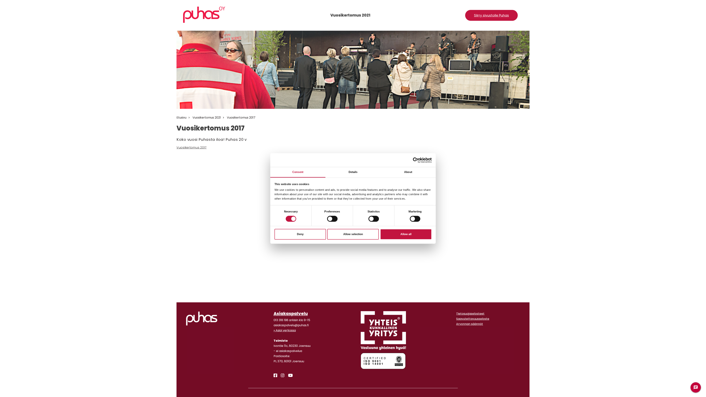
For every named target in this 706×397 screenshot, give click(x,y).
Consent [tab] (297, 172)
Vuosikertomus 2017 (241, 117)
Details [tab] (353, 172)
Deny (300, 234)
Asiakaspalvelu (291, 313)
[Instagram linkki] (281, 375)
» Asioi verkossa (285, 330)
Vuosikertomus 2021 (206, 117)
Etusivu (181, 117)
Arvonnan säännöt (469, 324)
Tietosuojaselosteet (470, 314)
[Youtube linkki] (289, 375)
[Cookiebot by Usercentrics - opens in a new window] (416, 160)
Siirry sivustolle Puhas (491, 15)
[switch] (332, 219)
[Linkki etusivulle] (204, 15)
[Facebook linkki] (274, 375)
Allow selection (353, 234)
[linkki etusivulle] (201, 318)
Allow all (405, 234)
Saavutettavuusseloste (472, 319)
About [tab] (408, 172)
